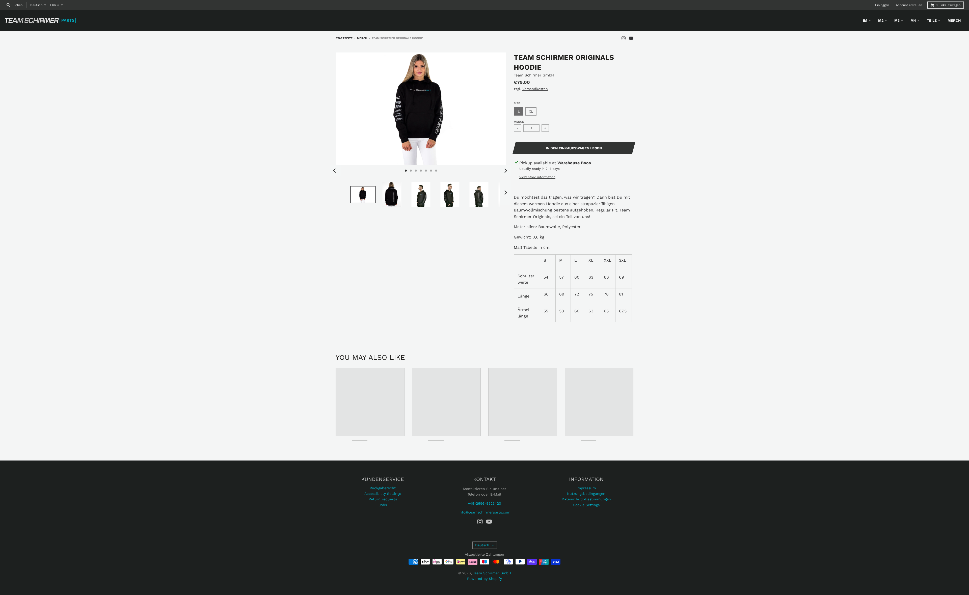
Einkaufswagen (948, 5)
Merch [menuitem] (954, 20)
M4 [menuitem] (913, 20)
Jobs (383, 505)
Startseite (344, 38)
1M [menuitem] (865, 20)
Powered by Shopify (484, 579)
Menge (519, 121)
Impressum (586, 488)
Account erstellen (909, 5)
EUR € (54, 5)
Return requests (383, 499)
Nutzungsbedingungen (586, 494)
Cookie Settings (586, 505)
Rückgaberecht (383, 488)
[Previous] (335, 170)
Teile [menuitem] (932, 20)
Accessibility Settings (382, 494)
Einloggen (882, 5)
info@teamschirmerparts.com (484, 512)
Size (517, 103)
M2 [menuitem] (880, 20)
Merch (362, 38)
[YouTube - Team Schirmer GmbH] (631, 38)
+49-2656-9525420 (484, 503)
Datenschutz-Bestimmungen (586, 499)
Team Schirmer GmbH (534, 75)
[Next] (505, 170)
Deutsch (36, 5)
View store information (537, 177)
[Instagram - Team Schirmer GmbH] (623, 38)
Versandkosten (535, 89)
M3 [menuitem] (897, 20)
